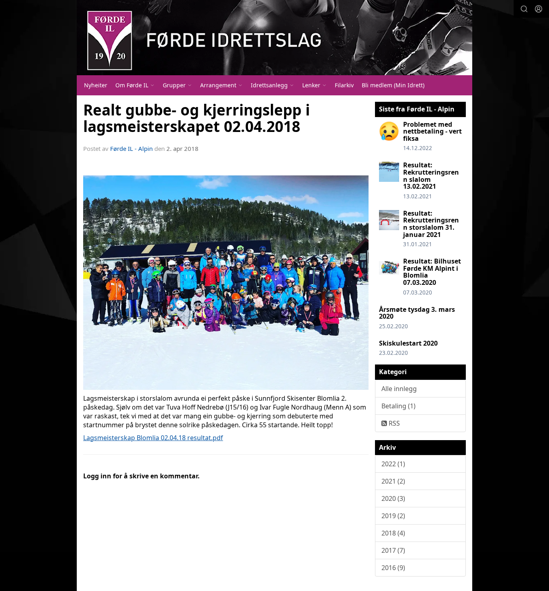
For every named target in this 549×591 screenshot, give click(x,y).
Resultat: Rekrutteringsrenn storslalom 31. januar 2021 (431, 224)
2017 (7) (393, 550)
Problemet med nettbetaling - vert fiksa (432, 131)
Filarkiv (344, 85)
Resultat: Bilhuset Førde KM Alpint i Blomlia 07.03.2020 (432, 272)
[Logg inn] (538, 9)
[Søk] (524, 9)
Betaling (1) (398, 406)
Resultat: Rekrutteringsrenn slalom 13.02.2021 (431, 176)
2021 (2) (393, 481)
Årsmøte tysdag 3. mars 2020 (417, 313)
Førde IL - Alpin (131, 148)
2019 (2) (393, 515)
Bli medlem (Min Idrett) (393, 85)
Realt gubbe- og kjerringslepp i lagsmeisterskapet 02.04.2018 (196, 118)
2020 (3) (393, 498)
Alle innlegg (399, 388)
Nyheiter (95, 85)
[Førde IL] (274, 37)
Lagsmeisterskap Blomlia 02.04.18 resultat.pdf (153, 437)
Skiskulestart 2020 (408, 343)
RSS (393, 423)
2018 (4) (393, 533)
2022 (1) (393, 463)
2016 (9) (393, 567)
